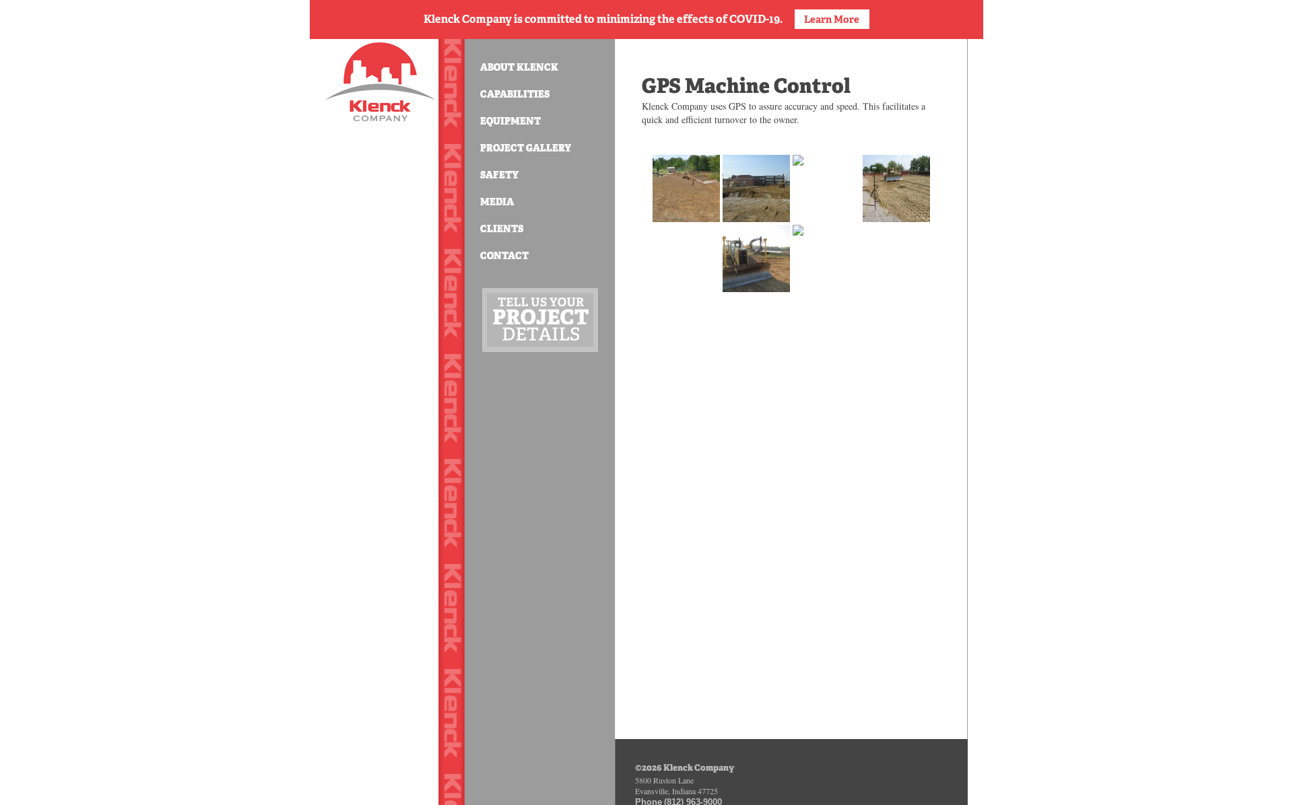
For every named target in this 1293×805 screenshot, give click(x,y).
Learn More (831, 19)
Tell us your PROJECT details (540, 320)
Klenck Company (380, 82)
